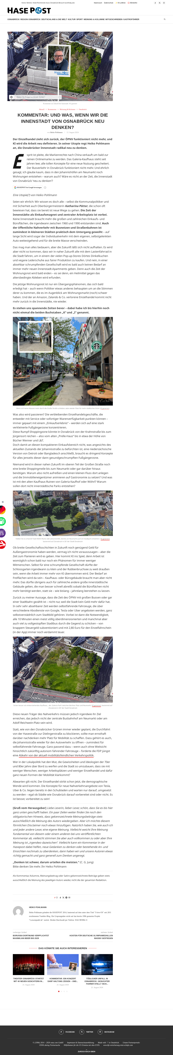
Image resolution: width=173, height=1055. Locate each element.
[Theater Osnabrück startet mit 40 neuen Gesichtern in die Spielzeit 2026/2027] (28, 964)
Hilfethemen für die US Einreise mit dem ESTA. (82, 1045)
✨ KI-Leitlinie (120, 3)
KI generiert (104, 408)
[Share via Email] (69, 898)
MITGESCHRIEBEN (113, 19)
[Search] (165, 19)
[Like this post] (57, 898)
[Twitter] (159, 2)
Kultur (72, 19)
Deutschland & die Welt (54, 19)
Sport (79, 19)
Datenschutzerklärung (86, 1043)
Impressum (98, 3)
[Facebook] (155, 2)
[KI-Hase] (11, 97)
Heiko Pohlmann (56, 132)
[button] (14, 3)
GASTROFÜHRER (131, 19)
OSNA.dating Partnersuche (49, 1045)
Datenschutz (108, 3)
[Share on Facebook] (60, 898)
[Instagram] (164, 2)
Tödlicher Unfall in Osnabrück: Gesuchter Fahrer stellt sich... (97, 981)
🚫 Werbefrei (132, 3)
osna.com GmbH (57, 1043)
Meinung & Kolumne (94, 19)
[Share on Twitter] (63, 898)
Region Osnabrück (30, 19)
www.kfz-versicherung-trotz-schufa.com (118, 1045)
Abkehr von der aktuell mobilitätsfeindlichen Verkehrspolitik (56, 755)
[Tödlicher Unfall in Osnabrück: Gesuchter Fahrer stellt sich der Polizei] (97, 964)
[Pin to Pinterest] (66, 898)
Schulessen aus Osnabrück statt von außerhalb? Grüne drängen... (46, 3)
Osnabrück (13, 19)
